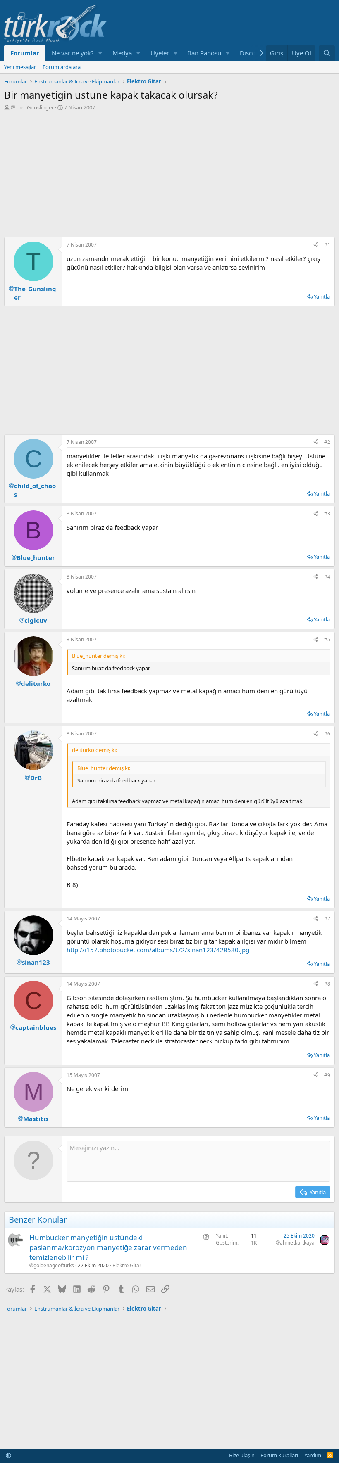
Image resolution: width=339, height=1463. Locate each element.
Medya (122, 53)
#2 (327, 442)
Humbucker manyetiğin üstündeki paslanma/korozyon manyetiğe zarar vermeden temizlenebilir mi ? (108, 1247)
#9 (327, 1075)
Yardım (312, 1455)
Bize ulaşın (242, 1455)
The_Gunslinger (34, 107)
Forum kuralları (279, 1455)
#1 (327, 244)
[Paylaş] (315, 245)
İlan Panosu (204, 53)
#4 (327, 576)
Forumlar (24, 53)
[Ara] (327, 53)
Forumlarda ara (62, 67)
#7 (327, 918)
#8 (327, 983)
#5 (327, 639)
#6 (327, 733)
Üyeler (159, 53)
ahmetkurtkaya (297, 1243)
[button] (100, 53)
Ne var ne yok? (73, 53)
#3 (327, 513)
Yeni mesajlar (20, 67)
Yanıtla (322, 296)
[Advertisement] (169, 173)
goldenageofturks (53, 1265)
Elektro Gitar (126, 1265)
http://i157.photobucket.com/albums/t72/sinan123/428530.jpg (158, 950)
